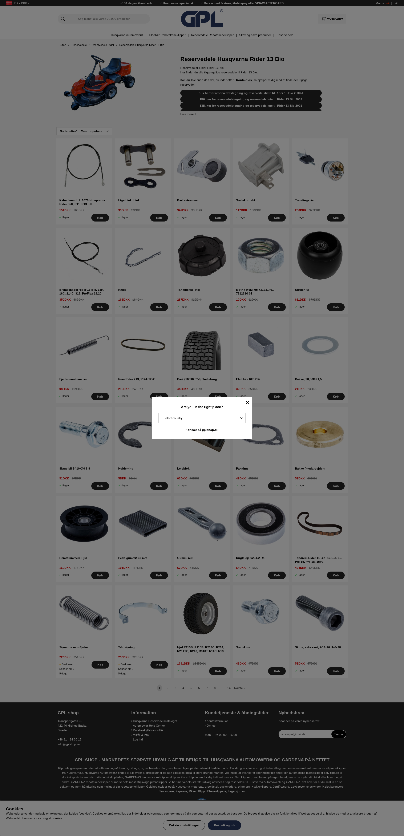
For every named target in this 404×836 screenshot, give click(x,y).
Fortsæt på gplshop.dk (202, 429)
